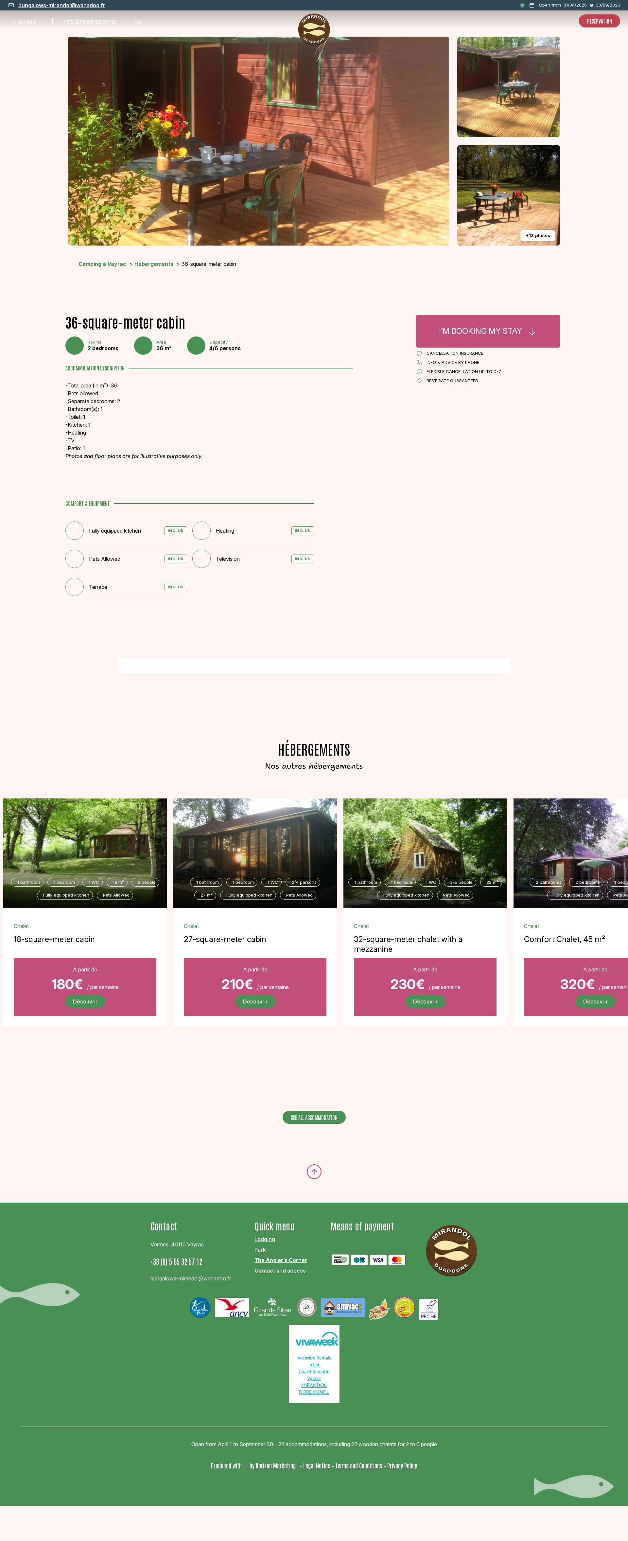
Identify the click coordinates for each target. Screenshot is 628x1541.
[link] (85, 987)
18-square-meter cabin (54, 939)
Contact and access (280, 1270)
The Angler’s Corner (280, 1260)
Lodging (264, 1239)
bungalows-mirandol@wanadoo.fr (61, 5)
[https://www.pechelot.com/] (428, 1307)
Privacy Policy (402, 1465)
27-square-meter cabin (225, 939)
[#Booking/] (488, 331)
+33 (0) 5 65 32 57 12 (89, 22)
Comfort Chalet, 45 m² (564, 939)
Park (260, 1249)
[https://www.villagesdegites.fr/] (379, 1307)
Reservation (599, 21)
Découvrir (85, 1001)
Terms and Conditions (358, 1465)
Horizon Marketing (276, 1465)
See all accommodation (314, 1117)
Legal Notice (316, 1465)
